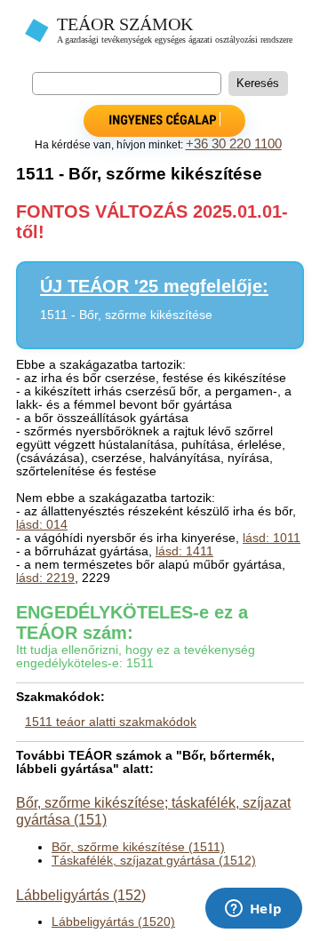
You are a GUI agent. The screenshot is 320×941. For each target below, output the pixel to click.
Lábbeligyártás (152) (81, 895)
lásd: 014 (42, 524)
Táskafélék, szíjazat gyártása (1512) (154, 860)
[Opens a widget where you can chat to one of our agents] (253, 910)
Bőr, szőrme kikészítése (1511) (138, 847)
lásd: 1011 (271, 538)
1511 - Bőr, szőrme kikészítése (126, 315)
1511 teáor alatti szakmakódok (110, 722)
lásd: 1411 (184, 551)
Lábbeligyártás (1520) (113, 922)
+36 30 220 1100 (234, 144)
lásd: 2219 (45, 578)
